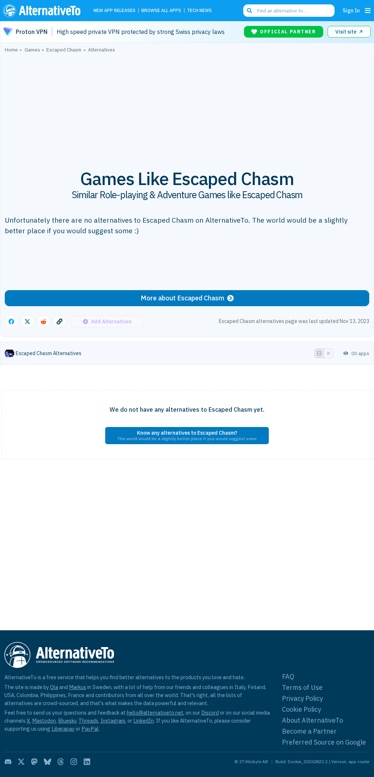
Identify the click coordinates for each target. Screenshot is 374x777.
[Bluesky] (47, 761)
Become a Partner (309, 731)
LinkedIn (143, 720)
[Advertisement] (187, 107)
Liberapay (63, 728)
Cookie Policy (301, 709)
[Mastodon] (34, 761)
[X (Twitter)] (21, 761)
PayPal (90, 728)
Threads (88, 720)
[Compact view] (328, 353)
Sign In (351, 10)
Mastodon (44, 720)
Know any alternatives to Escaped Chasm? (187, 435)
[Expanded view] (319, 353)
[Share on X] (27, 321)
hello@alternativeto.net (155, 712)
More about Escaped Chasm (182, 298)
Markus (77, 687)
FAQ (288, 676)
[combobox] (289, 10)
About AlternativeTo (312, 720)
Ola (54, 687)
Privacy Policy (302, 698)
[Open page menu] (368, 10)
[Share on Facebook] (11, 321)
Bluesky (67, 720)
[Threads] (60, 761)
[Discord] (8, 761)
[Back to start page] (43, 10)
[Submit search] (249, 10)
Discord (210, 712)
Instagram (112, 720)
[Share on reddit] (43, 321)
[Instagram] (73, 761)
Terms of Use (302, 687)
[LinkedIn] (87, 761)
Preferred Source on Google (324, 742)
